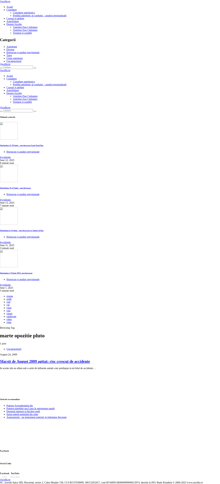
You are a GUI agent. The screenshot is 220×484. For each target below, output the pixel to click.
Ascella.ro (5, 1)
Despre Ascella (14, 24)
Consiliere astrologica (24, 12)
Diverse (10, 49)
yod (8, 302)
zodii (8, 299)
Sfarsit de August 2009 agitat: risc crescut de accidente (45, 361)
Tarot (9, 55)
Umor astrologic (14, 58)
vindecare (11, 316)
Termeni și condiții (22, 33)
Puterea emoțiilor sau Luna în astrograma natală (30, 408)
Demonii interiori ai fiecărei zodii (23, 411)
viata (8, 322)
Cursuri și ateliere (15, 18)
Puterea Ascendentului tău (19, 405)
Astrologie (11, 46)
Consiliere (11, 9)
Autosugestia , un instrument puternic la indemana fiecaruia (36, 417)
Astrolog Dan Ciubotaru (25, 27)
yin (8, 304)
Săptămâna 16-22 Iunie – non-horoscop (15, 188)
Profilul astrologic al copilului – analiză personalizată (39, 15)
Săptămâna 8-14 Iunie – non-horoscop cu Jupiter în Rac (22, 230)
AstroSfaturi (12, 21)
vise (8, 310)
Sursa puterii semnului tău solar (22, 414)
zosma (9, 296)
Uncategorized (13, 61)
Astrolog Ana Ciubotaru (25, 30)
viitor (9, 319)
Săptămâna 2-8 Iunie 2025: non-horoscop (16, 273)
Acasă (9, 6)
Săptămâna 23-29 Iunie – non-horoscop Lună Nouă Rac (21, 145)
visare (9, 313)
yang (8, 307)
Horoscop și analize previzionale (22, 52)
